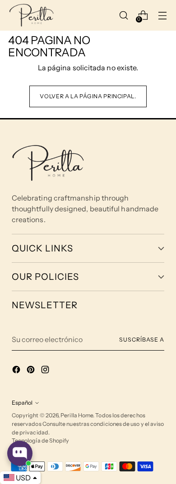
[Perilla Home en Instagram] (46, 371)
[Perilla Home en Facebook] (17, 371)
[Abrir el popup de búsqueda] (124, 15)
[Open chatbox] (19, 453)
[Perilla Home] (31, 15)
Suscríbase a (141, 339)
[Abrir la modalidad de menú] (162, 15)
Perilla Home (76, 415)
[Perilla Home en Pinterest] (31, 371)
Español (22, 402)
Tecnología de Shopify (40, 440)
